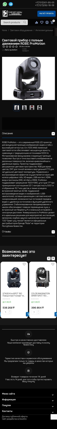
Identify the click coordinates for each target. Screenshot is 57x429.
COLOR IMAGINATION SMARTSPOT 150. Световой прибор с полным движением (40, 295)
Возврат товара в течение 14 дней (28, 377)
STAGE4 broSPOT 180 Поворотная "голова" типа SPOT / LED (14, 295)
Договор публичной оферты (15, 417)
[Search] (25, 22)
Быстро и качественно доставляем (28, 340)
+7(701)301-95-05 (44, 3)
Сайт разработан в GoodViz (14, 419)
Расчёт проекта (46, 13)
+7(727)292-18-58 (44, 5)
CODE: (24, 49)
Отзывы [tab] (6, 232)
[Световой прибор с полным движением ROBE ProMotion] (28, 78)
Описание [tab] (7, 133)
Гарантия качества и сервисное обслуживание (28, 359)
